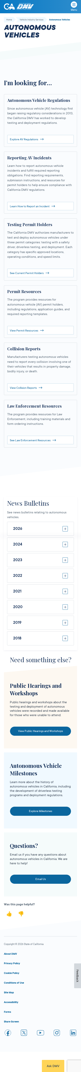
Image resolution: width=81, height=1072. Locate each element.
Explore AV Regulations (24, 139)
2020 (18, 607)
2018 (17, 638)
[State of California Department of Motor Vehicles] (25, 6)
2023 (17, 560)
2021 (17, 591)
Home (9, 20)
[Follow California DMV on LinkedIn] (73, 1033)
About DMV (10, 954)
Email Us (40, 879)
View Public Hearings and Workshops (40, 731)
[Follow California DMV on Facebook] (8, 1033)
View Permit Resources (24, 330)
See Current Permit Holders (27, 273)
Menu (74, 10)
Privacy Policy (12, 963)
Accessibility (11, 1002)
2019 (17, 623)
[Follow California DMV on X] (24, 1033)
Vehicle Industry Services (31, 20)
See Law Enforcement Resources (30, 440)
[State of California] (9, 6)
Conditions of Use (14, 982)
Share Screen (11, 1021)
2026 (17, 529)
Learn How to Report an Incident (30, 206)
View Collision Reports (23, 387)
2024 (17, 544)
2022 (17, 576)
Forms (7, 1012)
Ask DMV (53, 1066)
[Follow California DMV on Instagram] (57, 1033)
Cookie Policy (11, 973)
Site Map (9, 992)
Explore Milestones (40, 811)
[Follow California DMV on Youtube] (40, 1033)
